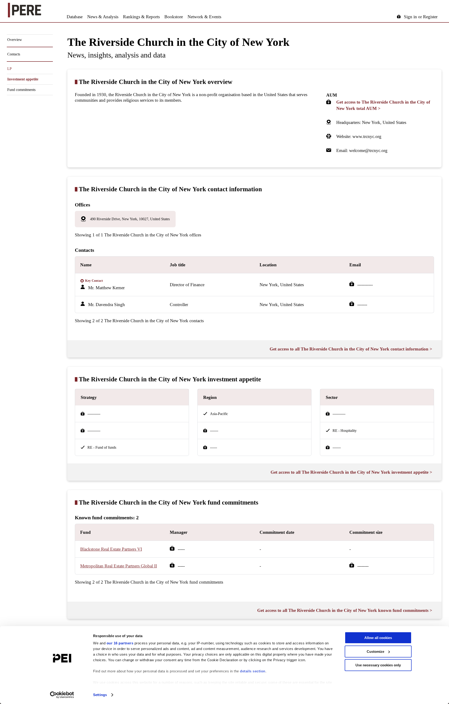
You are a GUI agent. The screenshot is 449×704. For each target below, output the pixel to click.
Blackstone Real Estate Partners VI (111, 549)
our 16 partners (120, 643)
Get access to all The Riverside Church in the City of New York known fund (344, 610)
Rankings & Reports (141, 16)
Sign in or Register (421, 16)
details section (252, 671)
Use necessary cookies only (378, 665)
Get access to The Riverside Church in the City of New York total (383, 105)
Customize (375, 651)
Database (75, 16)
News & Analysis (102, 16)
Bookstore (173, 16)
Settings (100, 695)
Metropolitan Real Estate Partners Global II (118, 565)
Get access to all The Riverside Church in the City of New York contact (351, 349)
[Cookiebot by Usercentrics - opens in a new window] (62, 694)
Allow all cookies (378, 638)
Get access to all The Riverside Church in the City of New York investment (351, 472)
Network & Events (204, 16)
